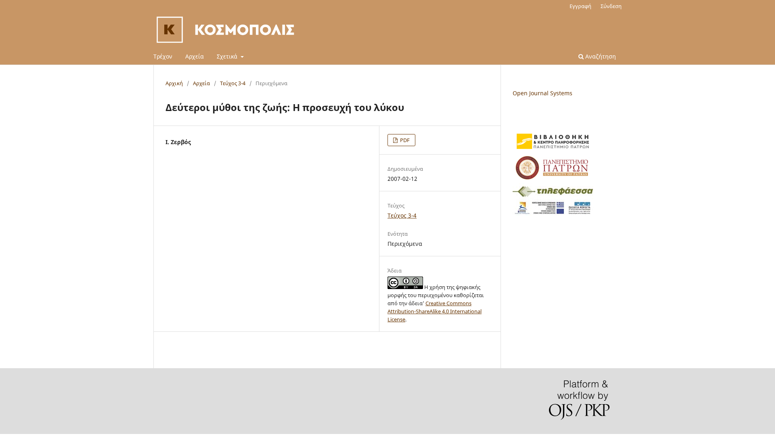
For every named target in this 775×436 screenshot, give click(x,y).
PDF (404, 140)
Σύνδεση (611, 6)
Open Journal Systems (542, 93)
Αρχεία (194, 56)
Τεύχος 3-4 (232, 83)
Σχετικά (228, 56)
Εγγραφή (580, 6)
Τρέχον (162, 56)
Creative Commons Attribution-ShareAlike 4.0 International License (435, 311)
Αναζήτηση (600, 56)
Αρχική (174, 83)
